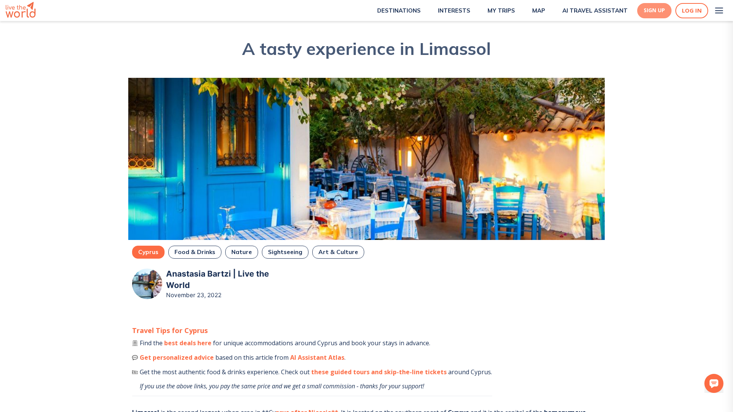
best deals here (188, 343)
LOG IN (692, 10)
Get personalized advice (177, 357)
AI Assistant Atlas (317, 357)
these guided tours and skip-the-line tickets (379, 372)
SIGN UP (654, 10)
